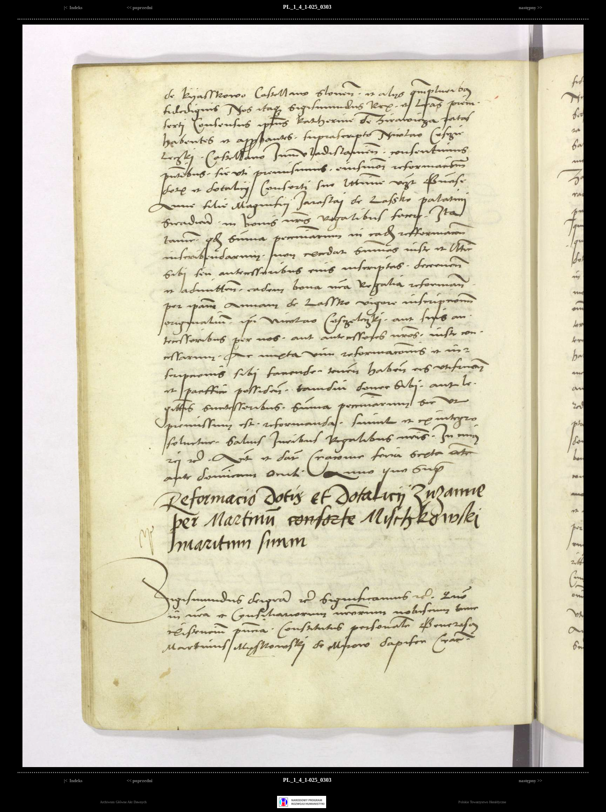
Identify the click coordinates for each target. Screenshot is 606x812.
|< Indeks (73, 7)
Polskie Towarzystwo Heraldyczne (482, 802)
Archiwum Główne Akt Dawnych (123, 802)
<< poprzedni (140, 7)
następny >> (530, 7)
